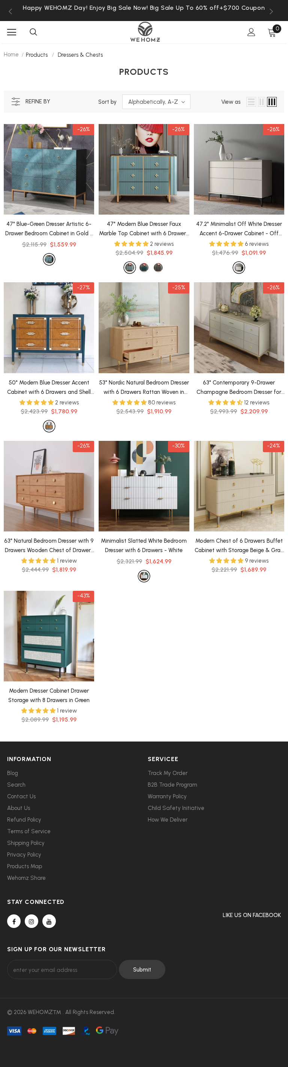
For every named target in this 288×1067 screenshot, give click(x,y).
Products (37, 54)
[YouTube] (49, 921)
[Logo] (145, 31)
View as (231, 101)
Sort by (107, 101)
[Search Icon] (33, 32)
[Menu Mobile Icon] (11, 32)
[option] (144, 7)
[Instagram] (31, 921)
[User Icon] (251, 32)
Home (11, 54)
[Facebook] (14, 921)
